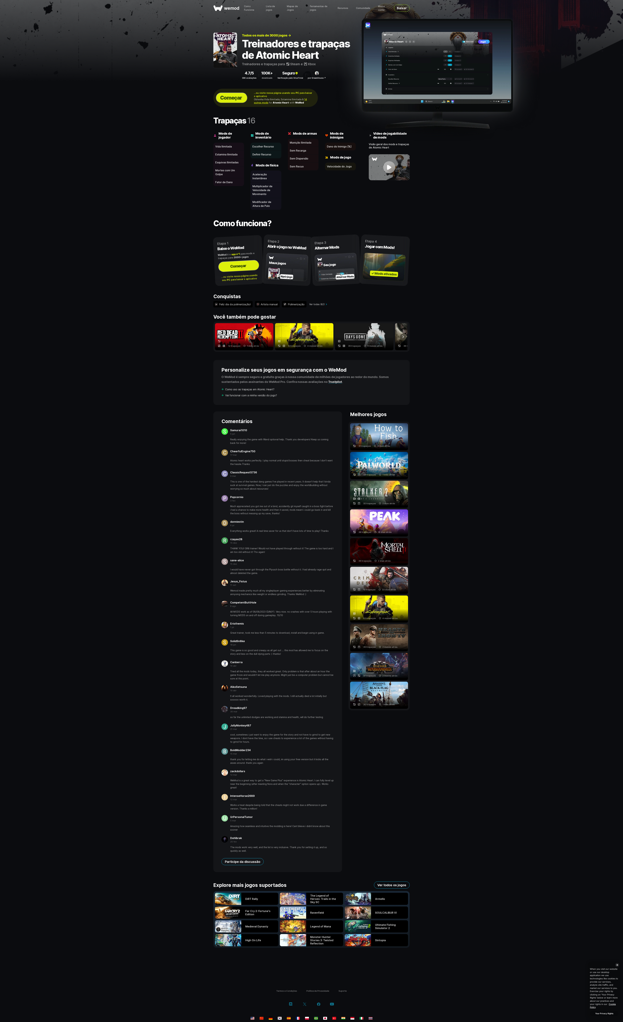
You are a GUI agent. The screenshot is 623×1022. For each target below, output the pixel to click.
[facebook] (318, 1004)
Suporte (343, 991)
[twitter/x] (304, 1004)
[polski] (307, 1018)
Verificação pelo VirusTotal (290, 78)
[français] (298, 1018)
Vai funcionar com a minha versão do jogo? (251, 395)
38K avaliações (249, 78)
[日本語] (325, 1018)
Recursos (343, 8)
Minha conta (381, 8)
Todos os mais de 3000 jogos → (266, 35)
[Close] (617, 965)
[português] (316, 1018)
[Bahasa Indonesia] (352, 1018)
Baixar (402, 8)
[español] (289, 1018)
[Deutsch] (271, 1018)
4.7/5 (249, 73)
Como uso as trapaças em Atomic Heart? (249, 389)
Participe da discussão (242, 862)
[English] (252, 1018)
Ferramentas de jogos (318, 8)
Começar (231, 98)
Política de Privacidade (317, 991)
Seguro (288, 73)
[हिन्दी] (343, 1018)
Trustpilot (335, 381)
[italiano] (361, 1018)
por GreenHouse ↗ (317, 78)
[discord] (290, 1004)
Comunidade (363, 8)
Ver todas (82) (317, 304)
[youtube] (332, 1004)
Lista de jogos (270, 8)
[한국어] (280, 1018)
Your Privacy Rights (604, 1013)
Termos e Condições (286, 991)
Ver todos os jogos (391, 885)
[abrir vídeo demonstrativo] (389, 167)
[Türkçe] (334, 1018)
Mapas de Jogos (292, 8)
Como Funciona (249, 8)
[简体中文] (261, 1018)
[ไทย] (371, 1018)
